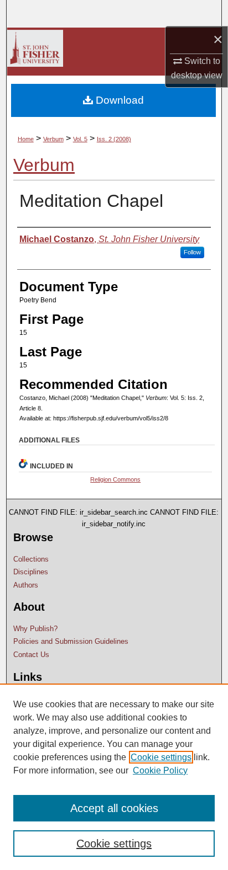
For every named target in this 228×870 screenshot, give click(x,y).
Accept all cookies (114, 808)
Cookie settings (161, 757)
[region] (114, 777)
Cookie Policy (160, 770)
